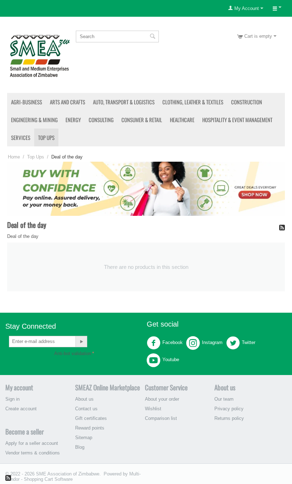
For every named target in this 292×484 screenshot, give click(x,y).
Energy (73, 120)
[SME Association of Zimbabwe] (39, 55)
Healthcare (182, 120)
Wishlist (153, 408)
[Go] (81, 341)
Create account (21, 408)
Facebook (172, 342)
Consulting (101, 120)
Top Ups (46, 137)
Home (14, 157)
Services (20, 137)
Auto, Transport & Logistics (124, 102)
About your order (162, 399)
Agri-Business (26, 102)
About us (84, 399)
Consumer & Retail (141, 120)
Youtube (170, 359)
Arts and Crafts (67, 102)
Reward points (89, 428)
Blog (79, 447)
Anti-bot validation (72, 353)
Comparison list (161, 418)
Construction (246, 102)
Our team (224, 399)
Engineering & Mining (34, 120)
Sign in (12, 399)
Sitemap (83, 437)
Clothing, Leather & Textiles (192, 102)
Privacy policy (229, 408)
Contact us (86, 408)
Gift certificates (91, 418)
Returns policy (229, 418)
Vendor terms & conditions (32, 453)
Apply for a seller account (31, 443)
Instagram (212, 342)
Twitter (248, 342)
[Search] (152, 37)
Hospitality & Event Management (237, 120)
